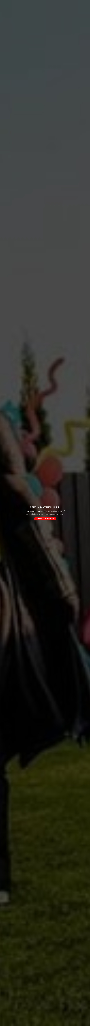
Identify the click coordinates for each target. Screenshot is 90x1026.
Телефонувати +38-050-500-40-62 (45, 518)
